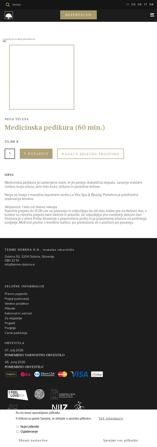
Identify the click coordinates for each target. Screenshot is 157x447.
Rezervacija (78, 14)
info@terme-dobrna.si (20, 264)
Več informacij (111, 418)
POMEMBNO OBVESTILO (24, 367)
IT (145, 4)
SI (127, 4)
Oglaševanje (29, 431)
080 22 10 (12, 260)
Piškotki (10, 308)
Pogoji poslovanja (17, 298)
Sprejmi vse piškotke (120, 440)
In (15, 273)
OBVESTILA (15, 343)
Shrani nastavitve (33, 440)
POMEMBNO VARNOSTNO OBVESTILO (35, 355)
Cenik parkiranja (16, 333)
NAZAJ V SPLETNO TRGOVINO (90, 154)
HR (151, 4)
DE (140, 4)
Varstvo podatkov (17, 303)
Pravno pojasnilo (16, 293)
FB (7, 273)
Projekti (10, 323)
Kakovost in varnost (18, 313)
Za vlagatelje (13, 318)
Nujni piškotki (29, 426)
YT (23, 273)
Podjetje (10, 328)
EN (133, 4)
